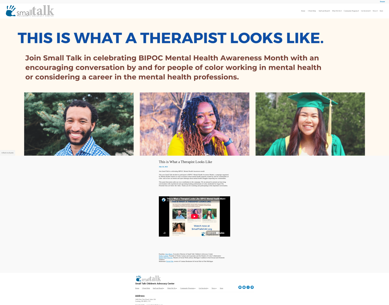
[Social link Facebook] (240, 287)
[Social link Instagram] (248, 287)
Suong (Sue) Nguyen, (166, 258)
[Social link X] (244, 287)
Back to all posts (8, 153)
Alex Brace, (169, 254)
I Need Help (312, 11)
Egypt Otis (169, 261)
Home (303, 11)
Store (381, 11)
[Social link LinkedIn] (252, 287)
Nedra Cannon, (164, 256)
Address (140, 295)
